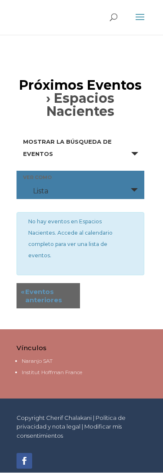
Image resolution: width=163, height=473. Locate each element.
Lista (40, 191)
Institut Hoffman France (52, 372)
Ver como (37, 177)
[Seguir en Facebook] (24, 461)
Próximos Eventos (80, 85)
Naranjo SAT (37, 361)
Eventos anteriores (41, 295)
